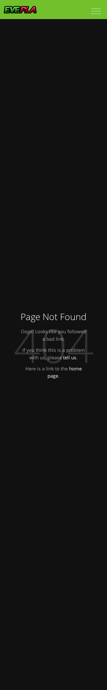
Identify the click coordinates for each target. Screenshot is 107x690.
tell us (69, 357)
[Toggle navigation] (96, 11)
